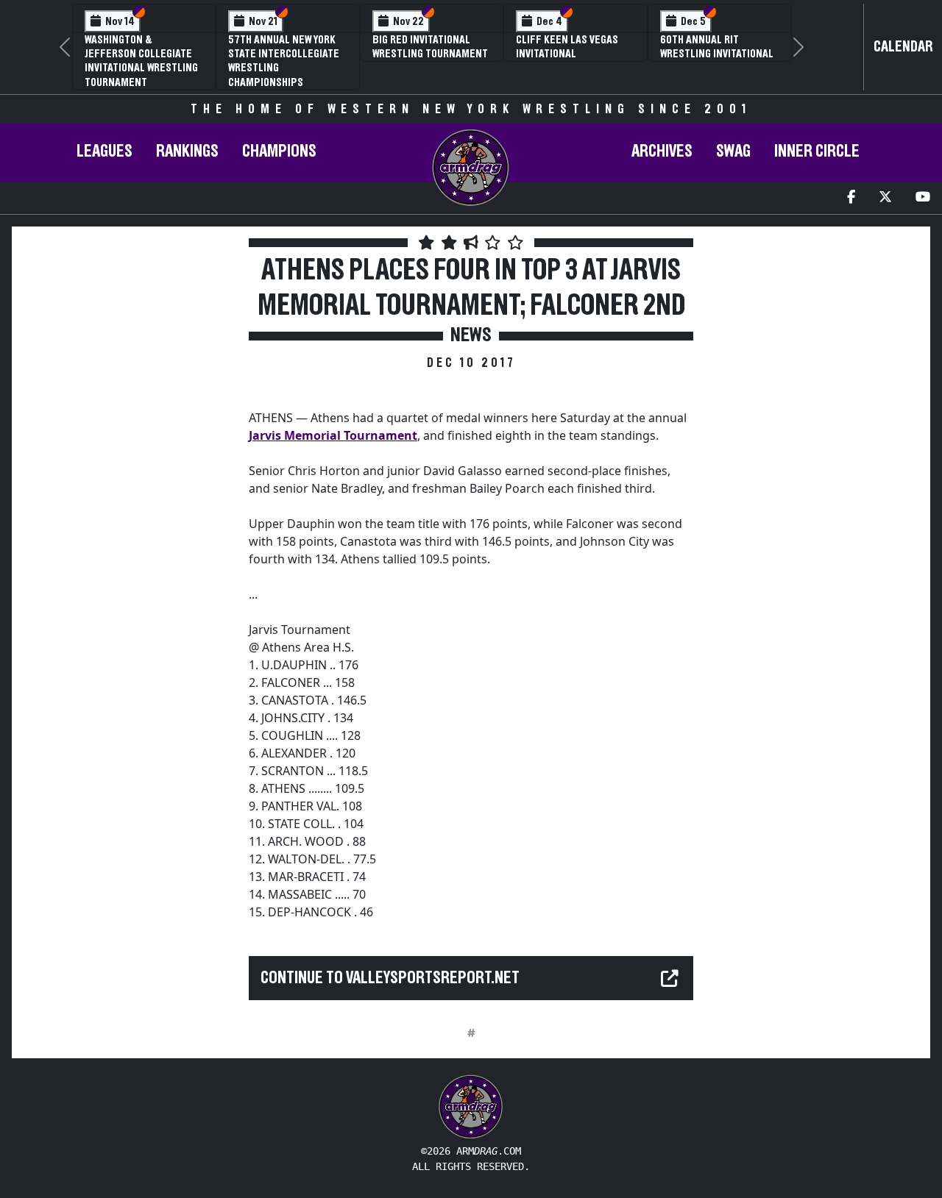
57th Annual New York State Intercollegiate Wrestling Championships (283, 61)
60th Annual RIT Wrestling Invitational (716, 47)
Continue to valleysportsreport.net (390, 978)
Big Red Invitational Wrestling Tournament (430, 47)
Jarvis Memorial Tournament (333, 435)
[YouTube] (923, 198)
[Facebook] (851, 198)
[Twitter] (885, 198)
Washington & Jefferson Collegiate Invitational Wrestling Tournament (141, 61)
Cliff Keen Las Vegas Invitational (567, 47)
